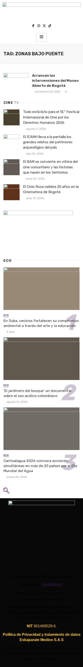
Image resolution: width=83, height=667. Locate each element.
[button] (6, 492)
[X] (44, 26)
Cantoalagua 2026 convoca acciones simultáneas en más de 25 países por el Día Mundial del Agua (40, 466)
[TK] (49, 26)
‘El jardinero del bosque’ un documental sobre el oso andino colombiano (37, 393)
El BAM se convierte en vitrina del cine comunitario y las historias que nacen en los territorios (50, 167)
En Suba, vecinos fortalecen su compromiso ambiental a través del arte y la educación (41, 323)
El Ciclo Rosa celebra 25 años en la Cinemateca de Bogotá (51, 189)
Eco (6, 315)
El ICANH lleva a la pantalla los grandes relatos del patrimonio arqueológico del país (47, 142)
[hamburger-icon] (41, 37)
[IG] (38, 26)
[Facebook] (33, 26)
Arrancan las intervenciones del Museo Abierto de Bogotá (55, 80)
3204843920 (51, 585)
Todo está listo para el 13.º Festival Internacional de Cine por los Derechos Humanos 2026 (51, 117)
